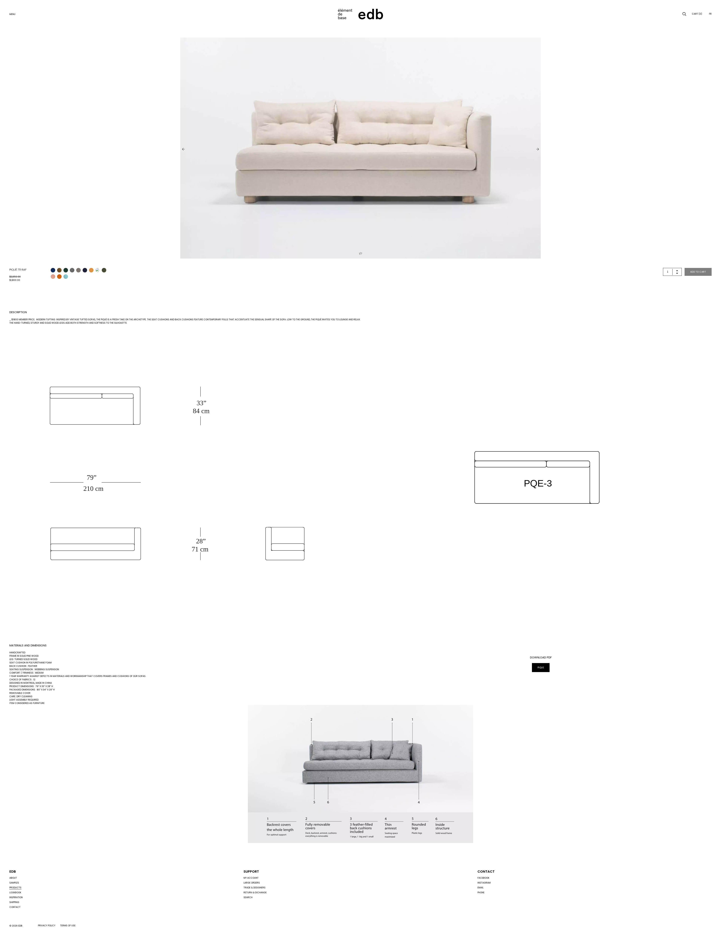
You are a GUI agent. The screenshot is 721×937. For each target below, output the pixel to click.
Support (251, 871)
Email (480, 887)
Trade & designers (254, 887)
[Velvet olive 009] (104, 270)
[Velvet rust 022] (59, 276)
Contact (14, 907)
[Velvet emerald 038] (65, 270)
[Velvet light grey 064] (78, 270)
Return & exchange (255, 892)
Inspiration (16, 897)
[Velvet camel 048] (59, 270)
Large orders (252, 882)
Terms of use (67, 925)
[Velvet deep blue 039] (53, 270)
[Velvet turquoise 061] (65, 276)
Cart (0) (697, 13)
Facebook (483, 877)
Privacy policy (46, 925)
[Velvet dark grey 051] (72, 270)
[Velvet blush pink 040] (53, 276)
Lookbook (15, 892)
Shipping (14, 902)
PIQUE (541, 667)
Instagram (484, 882)
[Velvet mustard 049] (91, 270)
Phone (480, 892)
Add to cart (698, 271)
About (13, 877)
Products (15, 887)
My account (251, 877)
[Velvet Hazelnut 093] (97, 270)
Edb (12, 871)
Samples (14, 882)
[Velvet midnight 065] (85, 270)
